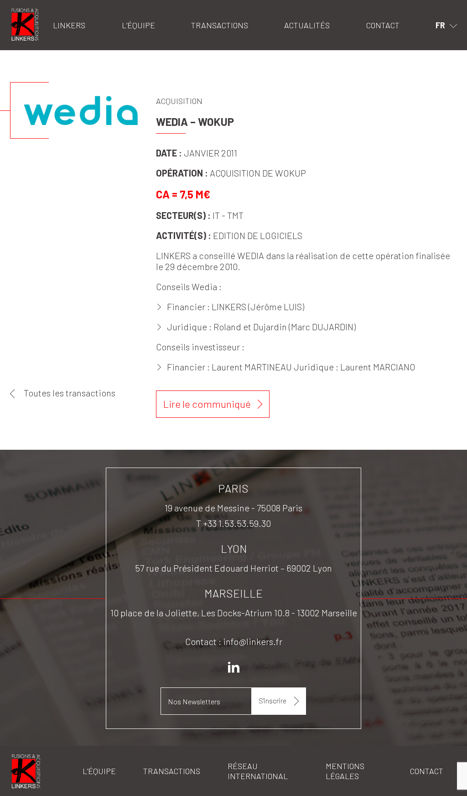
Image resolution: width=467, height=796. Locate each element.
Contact (383, 25)
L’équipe (138, 25)
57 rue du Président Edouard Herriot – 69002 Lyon (233, 567)
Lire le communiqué (207, 404)
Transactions (219, 25)
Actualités (307, 25)
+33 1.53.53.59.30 (237, 523)
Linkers (21, 11)
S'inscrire (272, 700)
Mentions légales (345, 771)
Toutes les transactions (69, 392)
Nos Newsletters (194, 701)
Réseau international (258, 771)
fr (440, 25)
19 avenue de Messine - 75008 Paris (233, 507)
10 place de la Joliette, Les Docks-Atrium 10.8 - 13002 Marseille (233, 612)
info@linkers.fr (252, 641)
